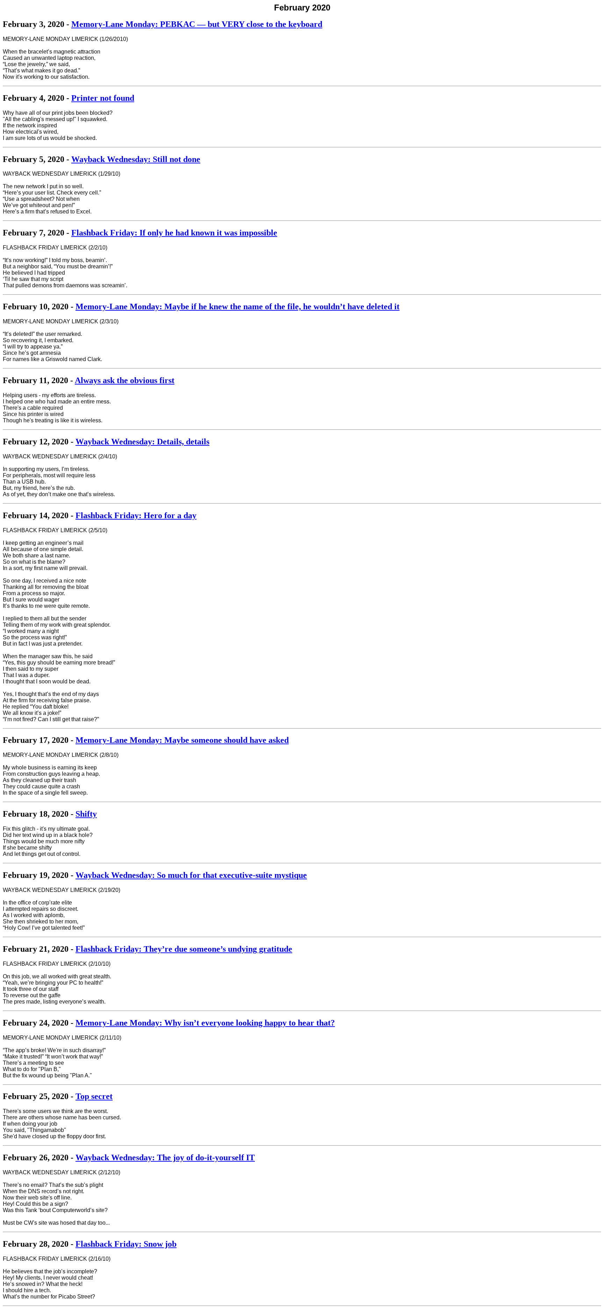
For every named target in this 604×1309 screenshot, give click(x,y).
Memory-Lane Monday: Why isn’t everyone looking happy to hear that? (205, 1022)
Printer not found (102, 98)
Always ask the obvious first (124, 380)
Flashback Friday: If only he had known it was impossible (174, 232)
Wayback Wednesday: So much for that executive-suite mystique (191, 875)
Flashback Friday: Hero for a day (136, 515)
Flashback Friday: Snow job (126, 1243)
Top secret (94, 1096)
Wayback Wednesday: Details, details (142, 441)
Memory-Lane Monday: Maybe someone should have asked (182, 740)
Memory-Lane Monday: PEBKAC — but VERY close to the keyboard (196, 24)
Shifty (86, 813)
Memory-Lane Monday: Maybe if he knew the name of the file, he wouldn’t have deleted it (238, 306)
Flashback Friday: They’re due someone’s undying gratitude (184, 948)
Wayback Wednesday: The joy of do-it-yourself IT (165, 1157)
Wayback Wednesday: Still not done (135, 159)
